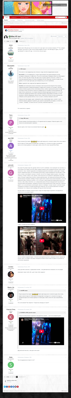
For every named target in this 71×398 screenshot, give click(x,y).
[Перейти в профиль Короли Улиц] (11, 317)
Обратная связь (35, 394)
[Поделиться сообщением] (65, 45)
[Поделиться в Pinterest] (18, 387)
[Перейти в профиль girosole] (11, 173)
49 (65, 36)
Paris (10, 115)
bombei (11, 267)
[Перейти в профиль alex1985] (11, 146)
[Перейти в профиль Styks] (11, 365)
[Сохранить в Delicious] (13, 387)
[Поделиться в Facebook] (7, 387)
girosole (10, 165)
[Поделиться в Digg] (11, 387)
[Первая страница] (5, 41)
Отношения (30, 38)
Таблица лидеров (40, 20)
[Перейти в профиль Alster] (11, 53)
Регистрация (63, 5)
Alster (11, 45)
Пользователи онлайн (29, 20)
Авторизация (54, 36)
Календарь (12, 20)
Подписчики (60, 36)
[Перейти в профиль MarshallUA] (11, 73)
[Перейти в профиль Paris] (11, 123)
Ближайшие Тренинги (13, 29)
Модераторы (20, 20)
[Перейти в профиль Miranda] (6, 30)
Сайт (7, 17)
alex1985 (11, 138)
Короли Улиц (11, 309)
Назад (8, 41)
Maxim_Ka (11, 287)
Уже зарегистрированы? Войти (50, 5)
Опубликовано (23, 45)
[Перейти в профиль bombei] (11, 274)
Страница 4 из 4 (22, 41)
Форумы (6, 20)
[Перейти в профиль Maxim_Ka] (11, 295)
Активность (14, 17)
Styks (10, 357)
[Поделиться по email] (16, 387)
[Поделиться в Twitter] (5, 387)
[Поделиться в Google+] (9, 387)
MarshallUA (10, 66)
